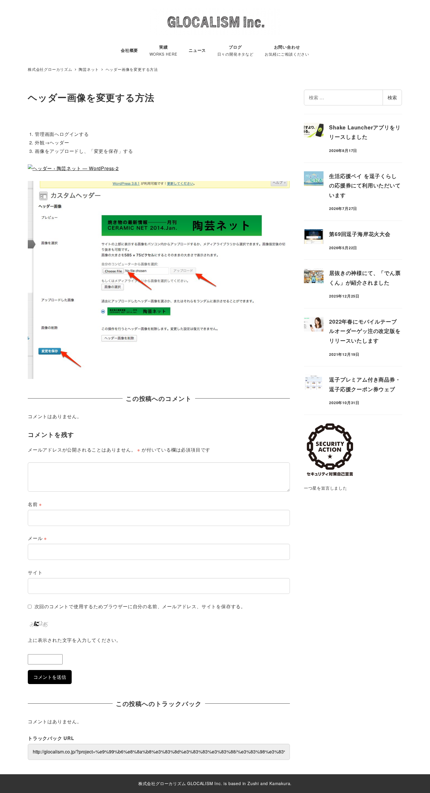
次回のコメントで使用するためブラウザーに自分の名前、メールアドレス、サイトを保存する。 (140, 606)
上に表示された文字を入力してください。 (74, 640)
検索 (392, 97)
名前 (35, 504)
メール (37, 538)
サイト (35, 572)
